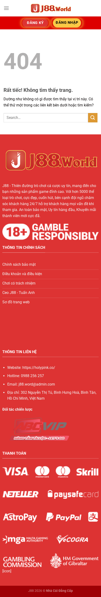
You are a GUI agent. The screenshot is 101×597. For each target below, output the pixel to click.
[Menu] (6, 8)
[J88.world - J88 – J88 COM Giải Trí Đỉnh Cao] (50, 8)
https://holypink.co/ (38, 367)
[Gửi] (92, 117)
